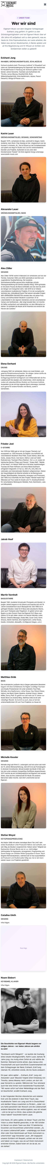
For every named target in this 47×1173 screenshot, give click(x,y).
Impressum (18, 1160)
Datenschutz (28, 1160)
